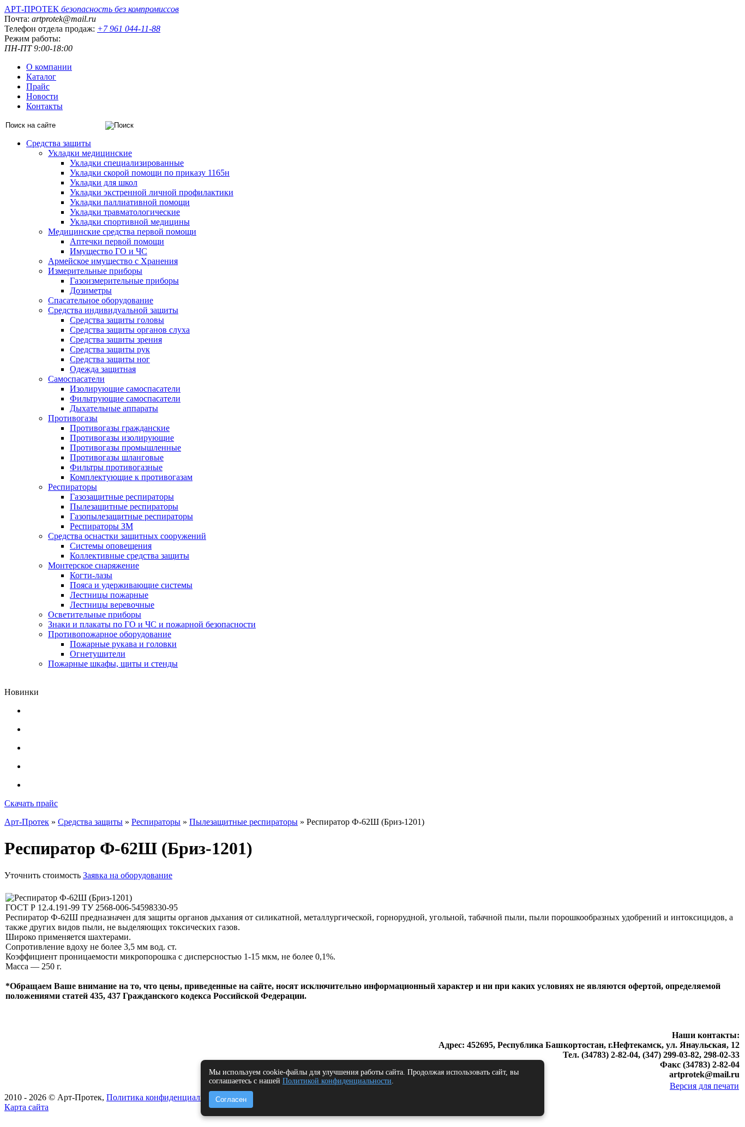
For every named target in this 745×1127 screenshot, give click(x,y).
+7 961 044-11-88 (128, 28)
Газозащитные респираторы (122, 496)
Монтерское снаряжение (93, 565)
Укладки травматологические (125, 212)
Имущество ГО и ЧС (108, 251)
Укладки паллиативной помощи (130, 202)
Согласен (231, 1099)
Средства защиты (58, 143)
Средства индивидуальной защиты (113, 310)
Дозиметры (91, 290)
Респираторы (72, 486)
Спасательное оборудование (100, 300)
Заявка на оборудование (127, 875)
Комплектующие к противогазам (131, 477)
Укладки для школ (103, 182)
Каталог (41, 76)
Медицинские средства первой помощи (122, 231)
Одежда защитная (103, 369)
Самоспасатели (76, 378)
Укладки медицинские (90, 153)
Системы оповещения (111, 545)
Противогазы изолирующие (122, 437)
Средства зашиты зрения (116, 339)
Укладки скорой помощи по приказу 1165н (150, 172)
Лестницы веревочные (112, 604)
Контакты (44, 106)
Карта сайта (26, 1107)
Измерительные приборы (95, 270)
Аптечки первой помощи (117, 241)
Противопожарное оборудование (109, 634)
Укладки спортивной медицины (130, 221)
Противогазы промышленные (125, 447)
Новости (42, 96)
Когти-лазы (91, 575)
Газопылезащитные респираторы (131, 516)
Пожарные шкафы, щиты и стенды (113, 663)
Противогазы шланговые (117, 457)
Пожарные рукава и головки (123, 644)
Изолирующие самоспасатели (125, 388)
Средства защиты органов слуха (130, 329)
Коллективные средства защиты (129, 555)
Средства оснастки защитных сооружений (127, 536)
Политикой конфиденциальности (337, 1081)
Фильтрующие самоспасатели (125, 398)
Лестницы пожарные (109, 595)
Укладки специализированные (127, 162)
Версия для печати (704, 1085)
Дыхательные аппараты (114, 408)
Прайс (38, 86)
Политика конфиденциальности (166, 1097)
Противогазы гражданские (120, 428)
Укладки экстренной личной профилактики (151, 192)
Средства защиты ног (110, 359)
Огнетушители (97, 653)
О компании (49, 66)
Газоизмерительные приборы (124, 280)
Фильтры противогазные (116, 467)
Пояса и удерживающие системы (131, 585)
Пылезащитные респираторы (124, 506)
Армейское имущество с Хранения (113, 261)
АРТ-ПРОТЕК (91, 9)
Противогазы (73, 418)
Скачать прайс (31, 803)
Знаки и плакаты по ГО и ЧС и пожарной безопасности (152, 624)
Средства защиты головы (117, 320)
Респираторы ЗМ (101, 526)
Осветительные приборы (94, 614)
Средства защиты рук (110, 349)
